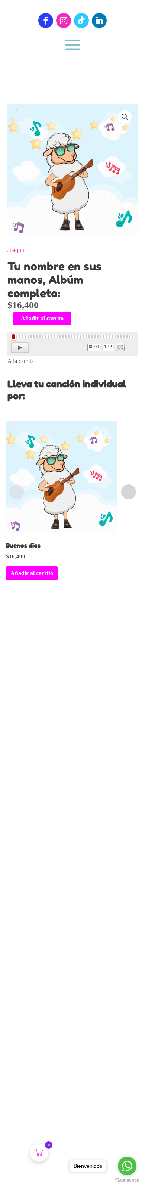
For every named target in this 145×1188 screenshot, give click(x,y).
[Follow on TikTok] (81, 20)
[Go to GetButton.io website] (127, 1180)
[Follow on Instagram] (63, 20)
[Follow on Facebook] (45, 20)
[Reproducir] (20, 347)
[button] (125, 117)
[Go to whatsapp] (127, 1166)
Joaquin (16, 250)
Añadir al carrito (42, 318)
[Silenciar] (120, 347)
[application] (72, 344)
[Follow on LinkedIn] (99, 20)
